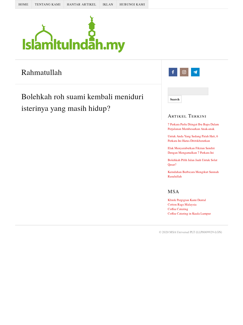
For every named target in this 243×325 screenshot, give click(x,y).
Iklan (108, 4)
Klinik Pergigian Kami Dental (187, 200)
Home (23, 4)
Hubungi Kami (132, 4)
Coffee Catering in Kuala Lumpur (189, 213)
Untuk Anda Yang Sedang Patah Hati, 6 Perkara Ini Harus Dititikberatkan (193, 138)
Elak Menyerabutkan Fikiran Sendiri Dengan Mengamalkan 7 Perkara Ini (191, 150)
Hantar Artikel (81, 4)
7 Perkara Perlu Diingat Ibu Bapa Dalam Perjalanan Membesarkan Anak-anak (193, 126)
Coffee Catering (178, 209)
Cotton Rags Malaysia (182, 204)
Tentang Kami (48, 4)
